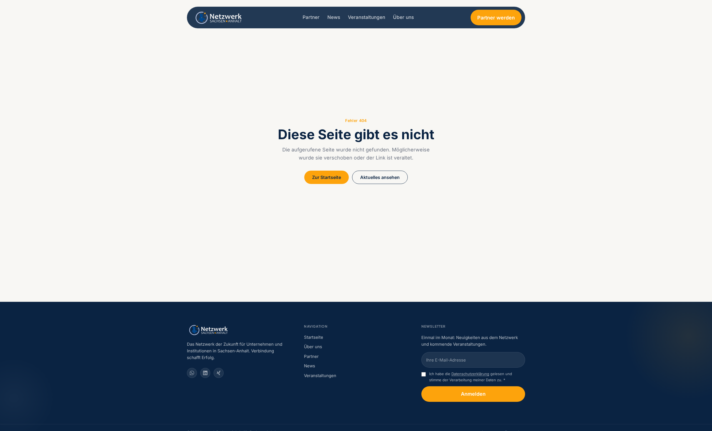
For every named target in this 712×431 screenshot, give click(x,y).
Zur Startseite (326, 177)
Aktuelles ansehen (380, 177)
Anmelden (473, 394)
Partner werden (496, 18)
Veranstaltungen (366, 17)
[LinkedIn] (205, 373)
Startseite (313, 337)
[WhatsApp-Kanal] (192, 373)
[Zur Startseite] (219, 17)
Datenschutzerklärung (470, 374)
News (333, 17)
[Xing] (219, 373)
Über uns (403, 17)
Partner (311, 17)
